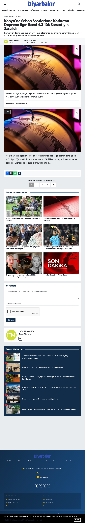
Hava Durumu (49, 495)
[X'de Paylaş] (11, 173)
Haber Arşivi (48, 505)
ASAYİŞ (44, 11)
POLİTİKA (61, 11)
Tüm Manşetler (49, 502)
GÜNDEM (34, 11)
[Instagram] (44, 486)
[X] (40, 486)
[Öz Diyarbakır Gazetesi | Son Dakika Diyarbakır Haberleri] (41, 4)
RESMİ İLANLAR (8, 11)
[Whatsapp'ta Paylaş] (15, 173)
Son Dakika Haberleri (13, 505)
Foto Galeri (9, 17)
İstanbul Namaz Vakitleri (14, 499)
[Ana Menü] (5, 4)
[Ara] (79, 4)
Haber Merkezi (24, 334)
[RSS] (48, 486)
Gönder (11, 320)
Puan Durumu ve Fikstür (13, 502)
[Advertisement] (42, 432)
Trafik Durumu (48, 499)
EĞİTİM (71, 11)
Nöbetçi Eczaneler (12, 495)
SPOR (52, 11)
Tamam (77, 519)
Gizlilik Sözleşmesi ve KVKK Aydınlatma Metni (23, 520)
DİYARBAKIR (22, 11)
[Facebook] (36, 486)
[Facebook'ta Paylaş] (7, 173)
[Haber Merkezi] (11, 335)
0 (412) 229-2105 (44, 472)
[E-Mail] (20, 339)
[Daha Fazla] (19, 173)
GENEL (18, 17)
